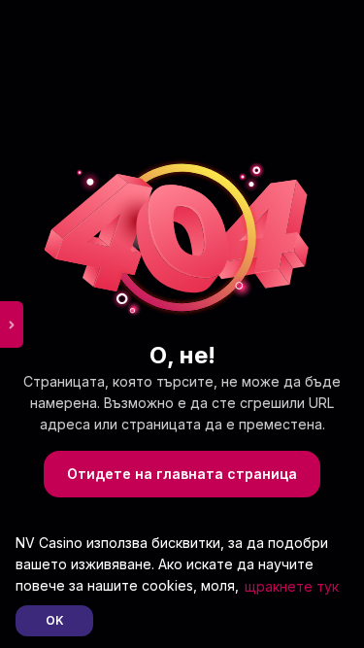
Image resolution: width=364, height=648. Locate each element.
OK (55, 620)
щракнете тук (292, 586)
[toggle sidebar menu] (11, 324)
